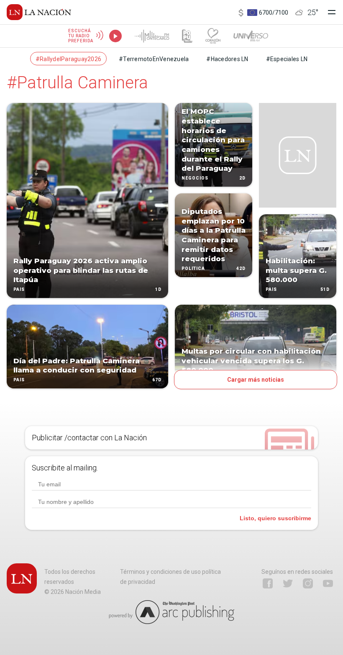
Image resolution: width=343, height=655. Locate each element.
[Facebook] (267, 583)
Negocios (195, 178)
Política (193, 268)
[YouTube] (328, 583)
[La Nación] (39, 12)
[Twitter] (287, 583)
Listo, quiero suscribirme (275, 518)
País (19, 289)
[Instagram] (308, 583)
